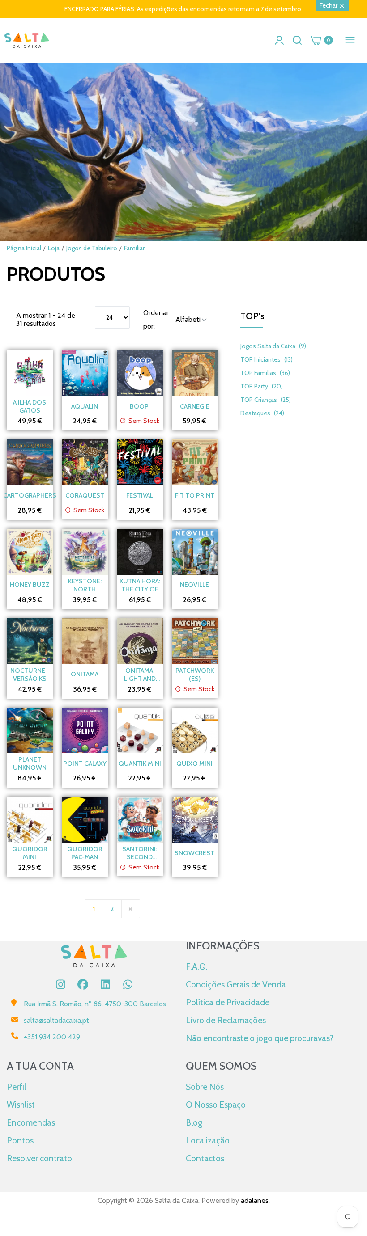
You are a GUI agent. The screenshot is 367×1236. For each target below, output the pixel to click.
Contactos (205, 1158)
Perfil (16, 1086)
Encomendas (31, 1122)
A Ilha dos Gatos (29, 406)
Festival (139, 495)
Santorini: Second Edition (139, 853)
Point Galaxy (85, 763)
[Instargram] (60, 984)
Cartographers (29, 495)
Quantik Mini (140, 763)
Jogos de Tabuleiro (91, 248)
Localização (208, 1140)
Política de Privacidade (227, 1002)
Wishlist (21, 1104)
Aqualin (84, 406)
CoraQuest (84, 495)
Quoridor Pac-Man (84, 853)
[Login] (279, 40)
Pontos (20, 1140)
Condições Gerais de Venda (236, 984)
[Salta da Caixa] (26, 40)
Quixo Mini (194, 763)
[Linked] (105, 984)
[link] (183, 174)
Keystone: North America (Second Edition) (85, 585)
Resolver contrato (39, 1158)
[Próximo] (131, 909)
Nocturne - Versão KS (29, 675)
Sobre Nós (205, 1086)
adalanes (255, 1200)
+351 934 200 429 (52, 1037)
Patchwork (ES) (194, 675)
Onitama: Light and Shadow (140, 675)
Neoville (194, 585)
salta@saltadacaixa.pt (56, 1020)
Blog (194, 1122)
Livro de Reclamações (226, 1020)
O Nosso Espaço (216, 1104)
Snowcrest (194, 853)
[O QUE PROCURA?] (297, 40)
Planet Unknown (30, 763)
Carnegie (194, 406)
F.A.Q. (197, 966)
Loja (54, 248)
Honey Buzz (30, 585)
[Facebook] (83, 984)
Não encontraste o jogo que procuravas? (259, 1038)
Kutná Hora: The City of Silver (139, 585)
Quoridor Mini (29, 853)
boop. (139, 406)
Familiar (134, 248)
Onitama (84, 674)
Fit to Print (194, 495)
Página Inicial (24, 248)
